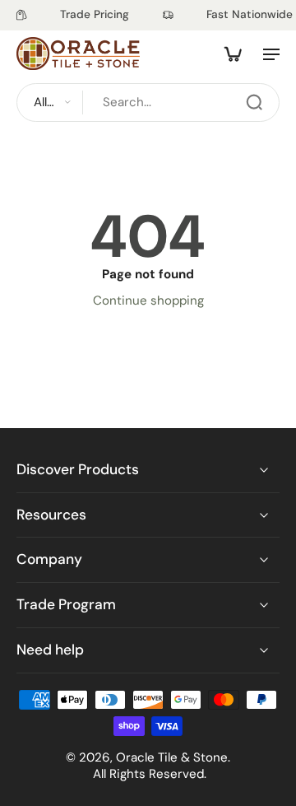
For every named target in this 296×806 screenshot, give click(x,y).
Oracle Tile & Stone (172, 756)
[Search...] (254, 102)
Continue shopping (148, 300)
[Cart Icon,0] (232, 53)
